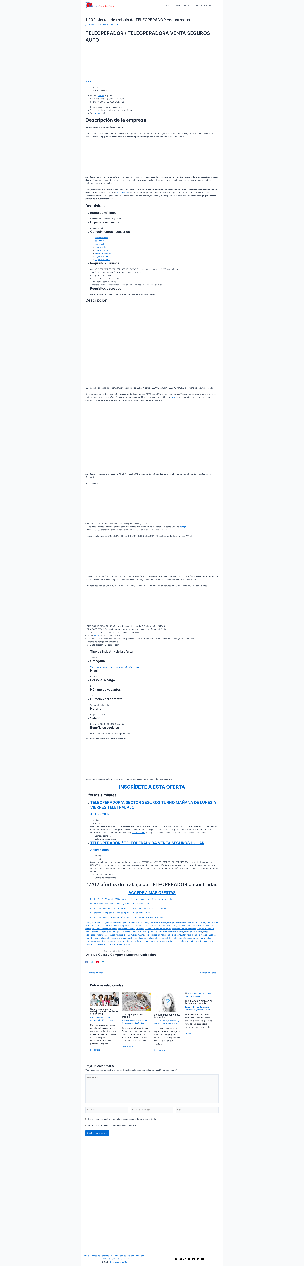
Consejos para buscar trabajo (134, 1015)
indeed (136, 932)
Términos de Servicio (109, 1259)
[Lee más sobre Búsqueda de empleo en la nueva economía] (199, 994)
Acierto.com (91, 81)
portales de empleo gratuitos (185, 922)
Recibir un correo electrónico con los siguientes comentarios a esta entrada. (122, 1119)
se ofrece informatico (101, 928)
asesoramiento (101, 237)
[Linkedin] (103, 962)
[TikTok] (184, 1258)
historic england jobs (121, 938)
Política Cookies (118, 1255)
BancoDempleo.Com (119, 1262)
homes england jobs (101, 938)
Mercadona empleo (118, 922)
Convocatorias (95, 1020)
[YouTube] (202, 1258)
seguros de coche (103, 256)
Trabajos (89, 922)
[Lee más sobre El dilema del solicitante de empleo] (168, 1001)
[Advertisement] (152, 62)
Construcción (110, 1017)
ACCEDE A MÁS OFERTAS (152, 892)
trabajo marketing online (113, 932)
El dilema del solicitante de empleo (167, 1015)
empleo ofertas (164, 925)
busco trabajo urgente (161, 922)
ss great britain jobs (168, 938)
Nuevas (112, 1020)
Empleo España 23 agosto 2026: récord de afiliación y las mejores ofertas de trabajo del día (132, 899)
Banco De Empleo (97, 1017)
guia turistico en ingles (155, 935)
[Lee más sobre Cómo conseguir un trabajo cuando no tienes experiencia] (104, 998)
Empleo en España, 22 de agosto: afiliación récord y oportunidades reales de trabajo (128, 908)
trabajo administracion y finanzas (187, 925)
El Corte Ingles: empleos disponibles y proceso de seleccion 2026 (120, 913)
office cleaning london (145, 941)
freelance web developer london (118, 941)
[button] (215, 5)
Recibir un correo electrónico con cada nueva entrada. (112, 1125)
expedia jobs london (123, 944)
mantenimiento (138, 832)
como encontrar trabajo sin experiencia (113, 925)
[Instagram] (180, 1258)
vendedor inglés (101, 922)
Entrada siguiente (209, 973)
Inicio (86, 1255)
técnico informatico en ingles (158, 928)
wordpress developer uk (167, 941)
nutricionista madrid (193, 932)
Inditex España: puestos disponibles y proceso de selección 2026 (119, 903)
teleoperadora (101, 250)
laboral (97, 635)
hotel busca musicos (113, 935)
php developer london (103, 944)
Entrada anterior (94, 973)
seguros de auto (102, 259)
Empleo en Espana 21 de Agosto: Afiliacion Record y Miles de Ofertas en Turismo (126, 917)
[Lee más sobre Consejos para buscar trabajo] (136, 1001)
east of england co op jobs (190, 938)
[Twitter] (92, 962)
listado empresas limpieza (144, 925)
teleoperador (101, 247)
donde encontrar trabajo (139, 922)
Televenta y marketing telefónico (124, 667)
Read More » (96, 1050)
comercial (99, 244)
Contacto (125, 1259)
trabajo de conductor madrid (180, 935)
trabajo (97, 113)
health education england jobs (144, 938)
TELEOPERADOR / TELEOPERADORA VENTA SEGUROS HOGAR (147, 843)
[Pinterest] (97, 962)
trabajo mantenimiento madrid (169, 932)
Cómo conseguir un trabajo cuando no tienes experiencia (104, 1011)
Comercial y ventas (99, 667)
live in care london (187, 941)
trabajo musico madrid (134, 935)
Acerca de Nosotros (100, 1255)
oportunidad (122, 192)
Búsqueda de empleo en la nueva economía (199, 1002)
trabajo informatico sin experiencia (128, 928)
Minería (105, 1020)
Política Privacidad (136, 1255)
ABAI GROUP (99, 814)
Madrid (101, 95)
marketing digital (147, 932)
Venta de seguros (103, 253)
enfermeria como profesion (184, 928)
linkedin (128, 932)
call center (99, 241)
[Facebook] (87, 962)
